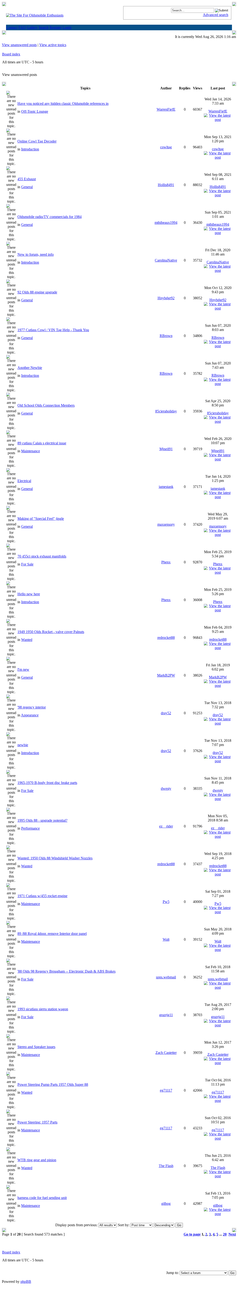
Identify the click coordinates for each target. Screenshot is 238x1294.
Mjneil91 (166, 449)
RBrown (166, 336)
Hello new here (28, 594)
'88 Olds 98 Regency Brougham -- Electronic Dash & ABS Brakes (66, 971)
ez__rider (166, 826)
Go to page (192, 1234)
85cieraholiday (166, 411)
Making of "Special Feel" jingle (40, 519)
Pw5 (166, 902)
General (27, 187)
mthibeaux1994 (166, 223)
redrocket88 (166, 638)
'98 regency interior (31, 707)
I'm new (23, 669)
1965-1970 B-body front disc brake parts (47, 783)
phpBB (25, 1282)
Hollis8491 (166, 185)
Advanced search (215, 15)
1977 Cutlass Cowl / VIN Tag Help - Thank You (53, 330)
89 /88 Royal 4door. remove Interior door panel (52, 934)
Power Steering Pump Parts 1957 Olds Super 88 (52, 1084)
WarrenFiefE (166, 109)
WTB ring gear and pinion (36, 1160)
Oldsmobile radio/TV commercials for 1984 (49, 217)
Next (232, 1234)
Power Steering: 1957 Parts (37, 1122)
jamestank (166, 487)
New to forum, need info (35, 254)
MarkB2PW (166, 675)
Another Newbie (29, 368)
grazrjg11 (166, 1015)
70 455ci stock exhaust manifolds (41, 556)
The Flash (166, 1166)
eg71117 (166, 1090)
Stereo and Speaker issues (36, 1047)
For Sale (27, 564)
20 (225, 1234)
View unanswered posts (19, 45)
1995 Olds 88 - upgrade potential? (42, 820)
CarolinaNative (166, 260)
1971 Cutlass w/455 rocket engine (42, 896)
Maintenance (30, 451)
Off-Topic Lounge (34, 111)
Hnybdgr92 (166, 298)
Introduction (30, 149)
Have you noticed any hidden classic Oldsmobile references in (63, 104)
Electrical (24, 481)
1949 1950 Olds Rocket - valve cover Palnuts (50, 632)
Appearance (30, 715)
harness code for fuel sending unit (42, 1198)
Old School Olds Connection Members (46, 405)
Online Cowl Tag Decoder (36, 141)
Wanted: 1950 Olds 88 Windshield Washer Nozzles (55, 858)
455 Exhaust (26, 179)
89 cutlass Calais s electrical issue (41, 443)
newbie (22, 745)
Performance (30, 828)
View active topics (52, 45)
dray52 (166, 713)
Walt (166, 939)
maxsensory (166, 524)
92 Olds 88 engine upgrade (37, 292)
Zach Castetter (166, 1053)
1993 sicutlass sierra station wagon (42, 1009)
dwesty (166, 788)
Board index (11, 54)
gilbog (166, 1203)
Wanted (26, 640)
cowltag (166, 147)
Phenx (166, 562)
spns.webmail (166, 977)
